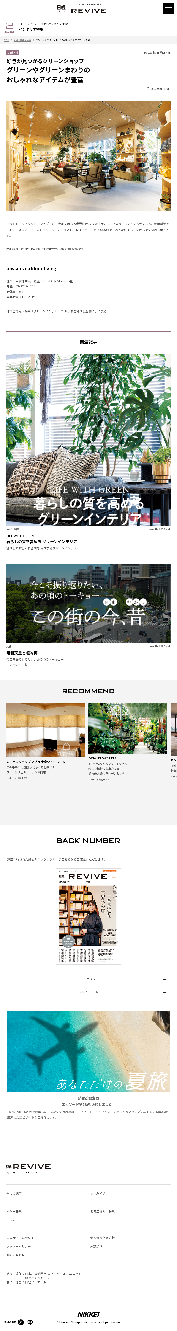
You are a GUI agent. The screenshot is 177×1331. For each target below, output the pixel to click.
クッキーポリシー (18, 1246)
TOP (6, 40)
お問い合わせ (15, 1255)
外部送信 (96, 1246)
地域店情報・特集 (22, 40)
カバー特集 (14, 1211)
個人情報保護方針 (102, 1238)
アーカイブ (88, 979)
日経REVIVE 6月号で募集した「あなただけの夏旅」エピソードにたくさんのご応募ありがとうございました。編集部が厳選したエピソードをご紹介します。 (87, 1107)
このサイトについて (20, 1238)
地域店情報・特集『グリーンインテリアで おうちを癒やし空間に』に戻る (56, 311)
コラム (11, 1220)
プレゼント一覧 (88, 992)
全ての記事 (14, 1193)
